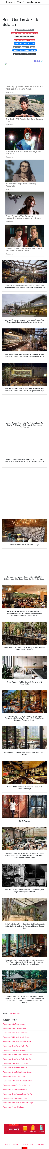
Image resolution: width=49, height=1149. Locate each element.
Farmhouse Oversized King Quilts (15, 1098)
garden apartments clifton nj (25, 37)
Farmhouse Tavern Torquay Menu (15, 1028)
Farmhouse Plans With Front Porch (15, 1063)
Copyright (40, 1144)
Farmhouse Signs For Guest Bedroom (16, 1085)
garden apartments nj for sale (24, 43)
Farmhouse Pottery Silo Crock (13, 1107)
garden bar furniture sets (24, 30)
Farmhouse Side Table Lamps (13, 1024)
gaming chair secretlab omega (24, 54)
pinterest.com (15, 1014)
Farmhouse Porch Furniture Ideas (15, 1089)
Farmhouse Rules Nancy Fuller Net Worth (18, 1059)
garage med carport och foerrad (24, 47)
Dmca (7, 1144)
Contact (16, 1144)
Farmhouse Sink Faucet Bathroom (15, 1033)
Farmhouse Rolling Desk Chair (14, 1076)
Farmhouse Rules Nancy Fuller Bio (15, 1046)
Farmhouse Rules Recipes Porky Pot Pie (17, 1094)
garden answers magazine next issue (25, 33)
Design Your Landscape (23, 2)
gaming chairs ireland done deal (24, 50)
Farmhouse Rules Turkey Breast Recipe (17, 1072)
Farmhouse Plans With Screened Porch (17, 1041)
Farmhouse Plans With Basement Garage (18, 1102)
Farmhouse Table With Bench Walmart (17, 1037)
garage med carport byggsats (24, 40)
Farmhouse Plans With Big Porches (15, 1050)
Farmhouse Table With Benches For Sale (17, 1081)
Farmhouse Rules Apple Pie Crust (15, 1068)
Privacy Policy (28, 1144)
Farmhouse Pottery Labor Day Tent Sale (17, 1054)
